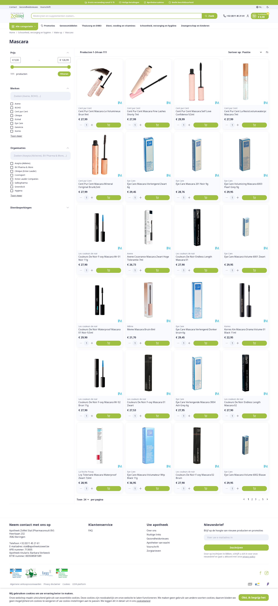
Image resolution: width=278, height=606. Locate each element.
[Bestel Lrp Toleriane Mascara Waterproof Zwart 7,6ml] (108, 488)
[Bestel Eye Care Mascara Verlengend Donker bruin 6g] (205, 343)
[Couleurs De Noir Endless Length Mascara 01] (197, 227)
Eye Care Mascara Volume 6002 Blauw (245, 474)
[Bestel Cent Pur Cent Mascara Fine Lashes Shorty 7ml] (157, 125)
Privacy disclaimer (52, 584)
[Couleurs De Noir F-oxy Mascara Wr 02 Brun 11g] (100, 373)
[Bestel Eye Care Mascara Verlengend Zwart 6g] (157, 197)
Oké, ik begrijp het (254, 597)
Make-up (58, 32)
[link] (245, 499)
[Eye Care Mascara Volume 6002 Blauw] (246, 446)
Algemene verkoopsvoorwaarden (25, 584)
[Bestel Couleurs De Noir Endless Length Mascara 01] (205, 270)
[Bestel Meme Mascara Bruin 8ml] (157, 343)
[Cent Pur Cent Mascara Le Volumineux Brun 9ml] (100, 82)
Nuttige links (154, 534)
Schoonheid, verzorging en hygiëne (158, 25)
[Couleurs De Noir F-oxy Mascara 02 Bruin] (197, 446)
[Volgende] (267, 499)
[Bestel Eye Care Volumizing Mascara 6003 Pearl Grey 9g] (254, 197)
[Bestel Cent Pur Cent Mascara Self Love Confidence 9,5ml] (205, 125)
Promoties (49, 25)
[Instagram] (266, 573)
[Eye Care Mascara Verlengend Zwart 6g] (148, 155)
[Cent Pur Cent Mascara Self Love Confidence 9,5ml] (197, 82)
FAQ (90, 530)
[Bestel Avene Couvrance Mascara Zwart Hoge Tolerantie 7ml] (157, 270)
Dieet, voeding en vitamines (120, 25)
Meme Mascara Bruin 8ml (141, 329)
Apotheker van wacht (158, 542)
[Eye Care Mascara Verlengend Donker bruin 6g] (197, 300)
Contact (13, 7)
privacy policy (249, 556)
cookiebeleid (143, 601)
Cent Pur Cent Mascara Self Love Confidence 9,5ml (193, 113)
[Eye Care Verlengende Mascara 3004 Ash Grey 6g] (197, 373)
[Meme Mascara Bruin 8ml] (148, 300)
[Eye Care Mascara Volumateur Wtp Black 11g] (148, 446)
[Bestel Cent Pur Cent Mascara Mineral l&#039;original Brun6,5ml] (108, 197)
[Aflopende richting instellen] (267, 52)
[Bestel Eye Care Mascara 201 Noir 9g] (205, 197)
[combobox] (116, 16)
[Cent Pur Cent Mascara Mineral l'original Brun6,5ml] (100, 155)
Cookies (66, 584)
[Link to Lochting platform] (268, 584)
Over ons (151, 530)
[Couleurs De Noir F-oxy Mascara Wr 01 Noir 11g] (100, 227)
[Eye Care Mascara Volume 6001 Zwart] (246, 227)
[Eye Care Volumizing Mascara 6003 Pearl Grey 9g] (246, 155)
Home (12, 32)
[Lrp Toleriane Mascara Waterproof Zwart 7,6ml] (100, 446)
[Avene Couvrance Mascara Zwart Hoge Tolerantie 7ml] (148, 227)
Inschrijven (236, 547)
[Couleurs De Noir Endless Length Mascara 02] (246, 373)
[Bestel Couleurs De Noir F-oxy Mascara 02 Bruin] (205, 488)
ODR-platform (79, 584)
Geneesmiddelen (68, 25)
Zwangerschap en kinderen (195, 25)
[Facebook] (260, 573)
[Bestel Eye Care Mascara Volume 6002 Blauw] (254, 488)
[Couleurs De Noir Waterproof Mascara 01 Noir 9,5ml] (100, 300)
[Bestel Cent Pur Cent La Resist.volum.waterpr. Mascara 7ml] (254, 125)
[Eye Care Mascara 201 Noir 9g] (197, 155)
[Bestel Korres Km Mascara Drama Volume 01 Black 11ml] (254, 343)
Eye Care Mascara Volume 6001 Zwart (244, 256)
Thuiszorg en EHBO (91, 25)
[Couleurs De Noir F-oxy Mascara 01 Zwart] (148, 373)
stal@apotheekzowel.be (36, 546)
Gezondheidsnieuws (28, 7)
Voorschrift (45, 7)
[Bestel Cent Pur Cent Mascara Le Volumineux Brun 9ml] (108, 125)
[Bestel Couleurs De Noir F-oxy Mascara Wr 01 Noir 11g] (108, 270)
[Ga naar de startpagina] (17, 16)
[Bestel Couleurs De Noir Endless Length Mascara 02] (254, 415)
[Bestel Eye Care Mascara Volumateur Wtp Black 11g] (157, 488)
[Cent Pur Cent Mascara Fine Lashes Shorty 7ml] (148, 82)
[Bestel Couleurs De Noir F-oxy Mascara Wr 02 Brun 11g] (108, 415)
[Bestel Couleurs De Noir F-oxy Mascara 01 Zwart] (157, 415)
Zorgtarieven (154, 550)
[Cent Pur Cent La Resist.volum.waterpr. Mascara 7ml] (246, 82)
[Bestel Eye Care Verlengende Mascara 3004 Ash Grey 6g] (205, 415)
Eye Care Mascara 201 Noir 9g (192, 183)
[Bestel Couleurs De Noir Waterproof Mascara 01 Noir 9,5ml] (108, 343)
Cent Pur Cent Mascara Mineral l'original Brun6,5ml (95, 185)
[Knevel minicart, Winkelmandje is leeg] (254, 16)
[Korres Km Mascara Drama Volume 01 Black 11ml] (246, 300)
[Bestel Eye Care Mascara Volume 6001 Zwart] (254, 270)
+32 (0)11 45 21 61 (30, 543)
